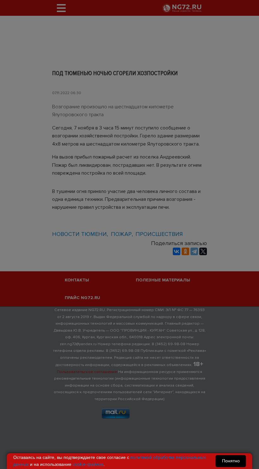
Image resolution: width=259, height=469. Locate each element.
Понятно (231, 460)
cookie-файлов (88, 464)
